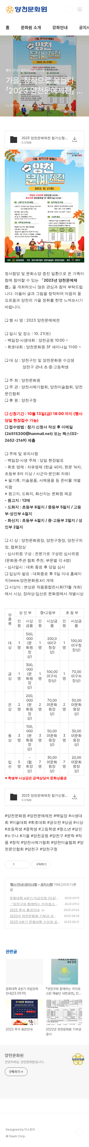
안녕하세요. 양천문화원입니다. (24, 1062)
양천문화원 (14, 1055)
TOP (79, 1131)
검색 (69, 9)
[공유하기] (19, 864)
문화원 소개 (31, 27)
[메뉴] (79, 9)
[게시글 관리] (25, 864)
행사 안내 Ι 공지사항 (23, 884)
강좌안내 (60, 27)
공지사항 (46, 884)
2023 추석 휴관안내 (25, 910)
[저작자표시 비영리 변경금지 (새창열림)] (57, 864)
